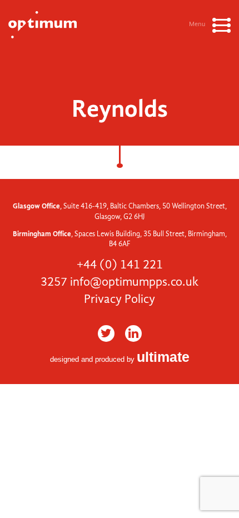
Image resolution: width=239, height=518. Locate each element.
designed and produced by (120, 359)
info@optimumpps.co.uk (134, 282)
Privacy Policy (119, 299)
